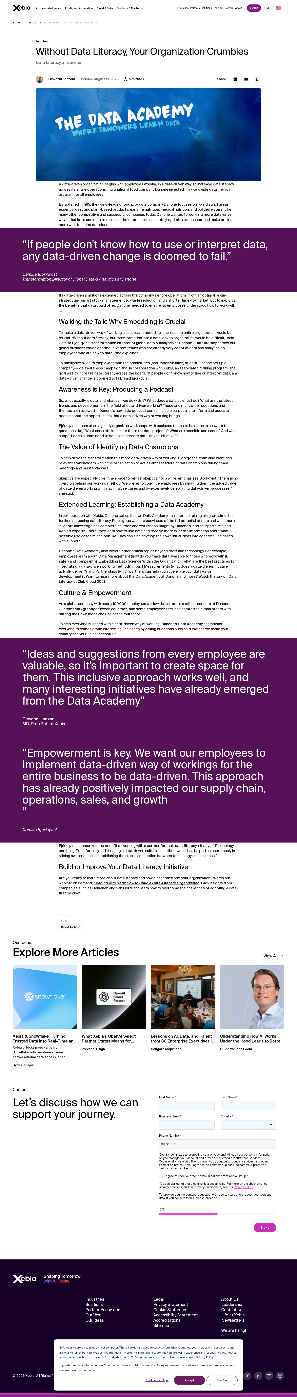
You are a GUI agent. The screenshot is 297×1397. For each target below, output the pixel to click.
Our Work (94, 1315)
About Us (230, 1299)
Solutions (206, 8)
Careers (228, 8)
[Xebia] (21, 8)
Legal (158, 1299)
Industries (183, 8)
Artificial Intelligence (48, 8)
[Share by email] (246, 79)
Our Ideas (94, 1320)
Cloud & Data (105, 8)
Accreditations (167, 1320)
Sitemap (161, 1325)
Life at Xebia (233, 1315)
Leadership (231, 1304)
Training (218, 8)
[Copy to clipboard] (257, 79)
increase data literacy (97, 373)
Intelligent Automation (79, 8)
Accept (189, 1380)
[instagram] (280, 1376)
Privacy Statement (170, 1304)
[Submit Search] (268, 9)
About (238, 8)
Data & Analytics (70, 927)
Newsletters (232, 1320)
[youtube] (269, 1376)
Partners (195, 8)
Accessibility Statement (175, 1315)
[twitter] (247, 1376)
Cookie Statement (170, 1309)
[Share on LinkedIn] (235, 79)
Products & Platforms (130, 8)
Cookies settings (157, 1380)
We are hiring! (233, 1330)
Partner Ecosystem (103, 1309)
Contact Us (231, 1309)
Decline (222, 1380)
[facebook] (258, 1376)
